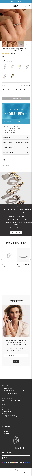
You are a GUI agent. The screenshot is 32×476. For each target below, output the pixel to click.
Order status (5, 409)
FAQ (3, 407)
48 (4, 89)
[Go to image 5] (21, 44)
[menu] (16, 470)
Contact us (5, 431)
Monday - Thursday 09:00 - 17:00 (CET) (13, 390)
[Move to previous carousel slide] (1, 259)
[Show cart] (29, 6)
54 (16, 89)
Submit (16, 361)
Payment (4, 413)
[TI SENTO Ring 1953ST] (27, 66)
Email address (8, 353)
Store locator (6, 429)
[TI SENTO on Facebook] (2, 458)
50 (8, 89)
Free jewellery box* (9, 132)
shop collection (16, 232)
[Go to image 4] (15, 44)
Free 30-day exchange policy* (13, 128)
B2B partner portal (7, 433)
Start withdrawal (6, 453)
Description (6, 137)
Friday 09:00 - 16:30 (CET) (9, 394)
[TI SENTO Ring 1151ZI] (9, 255)
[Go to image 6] (26, 44)
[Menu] (3, 6)
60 (28, 89)
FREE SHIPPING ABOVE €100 (11, 130)
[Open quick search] (25, 6)
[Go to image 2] (4, 44)
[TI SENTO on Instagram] (6, 458)
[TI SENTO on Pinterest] (4, 458)
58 (24, 89)
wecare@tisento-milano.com (11, 400)
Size (3, 85)
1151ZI (3, 264)
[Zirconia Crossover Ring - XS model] (5, 66)
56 (20, 89)
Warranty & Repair (7, 418)
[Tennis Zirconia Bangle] (23, 255)
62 (4, 93)
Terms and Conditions (12, 472)
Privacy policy (24, 472)
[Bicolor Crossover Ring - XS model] (20, 66)
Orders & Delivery (7, 411)
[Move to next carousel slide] (30, 259)
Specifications (7, 147)
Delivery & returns (8, 152)
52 (12, 89)
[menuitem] (13, 472)
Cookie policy (9, 474)
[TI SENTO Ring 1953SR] (12, 66)
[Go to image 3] (10, 44)
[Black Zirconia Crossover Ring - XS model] (12, 76)
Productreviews (16, 142)
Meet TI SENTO (6, 427)
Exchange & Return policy (9, 416)
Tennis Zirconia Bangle (23, 264)
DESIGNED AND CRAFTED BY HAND (13, 126)
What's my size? (25, 85)
